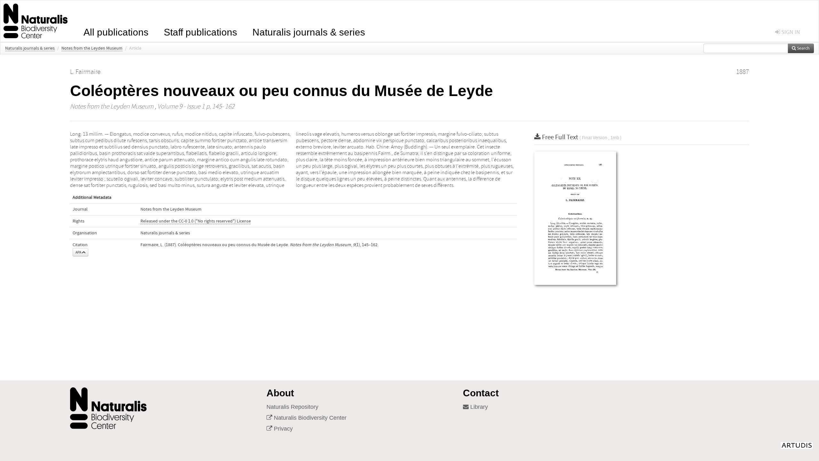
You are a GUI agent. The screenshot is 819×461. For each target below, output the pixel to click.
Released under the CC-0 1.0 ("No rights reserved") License (195, 221)
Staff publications (200, 31)
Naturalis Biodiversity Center (309, 418)
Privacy (282, 428)
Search (803, 48)
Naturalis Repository (292, 407)
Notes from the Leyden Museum (92, 48)
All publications (115, 31)
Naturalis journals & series (308, 31)
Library (478, 407)
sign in (790, 32)
